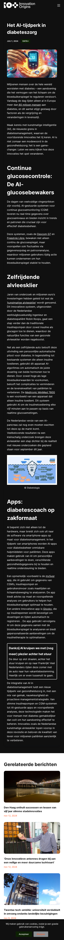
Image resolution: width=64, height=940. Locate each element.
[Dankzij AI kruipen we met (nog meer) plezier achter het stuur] (32, 661)
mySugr (50, 576)
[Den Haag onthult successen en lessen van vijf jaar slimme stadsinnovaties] (32, 786)
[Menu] (58, 5)
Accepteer (24, 934)
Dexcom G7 (44, 234)
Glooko (47, 608)
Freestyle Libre (15, 238)
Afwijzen (41, 934)
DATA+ (26, 41)
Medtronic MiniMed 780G (40, 392)
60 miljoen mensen (29, 104)
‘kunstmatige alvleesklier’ (21, 302)
